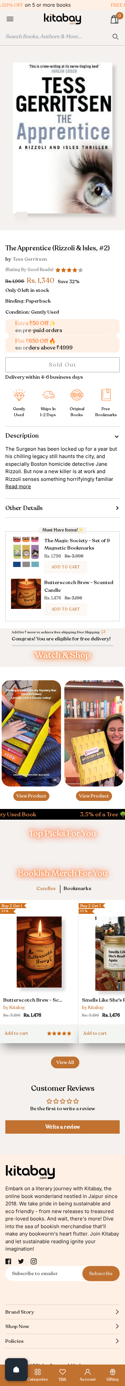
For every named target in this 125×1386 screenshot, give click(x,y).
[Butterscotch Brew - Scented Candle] (39, 961)
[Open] (16, 1369)
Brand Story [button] (19, 1312)
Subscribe (101, 1273)
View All (65, 1062)
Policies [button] (14, 1341)
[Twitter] (21, 1261)
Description (22, 436)
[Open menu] (17, 19)
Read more (18, 486)
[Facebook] (8, 1261)
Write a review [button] (62, 1127)
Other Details (24, 508)
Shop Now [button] (17, 1326)
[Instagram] (34, 1261)
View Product (31, 796)
